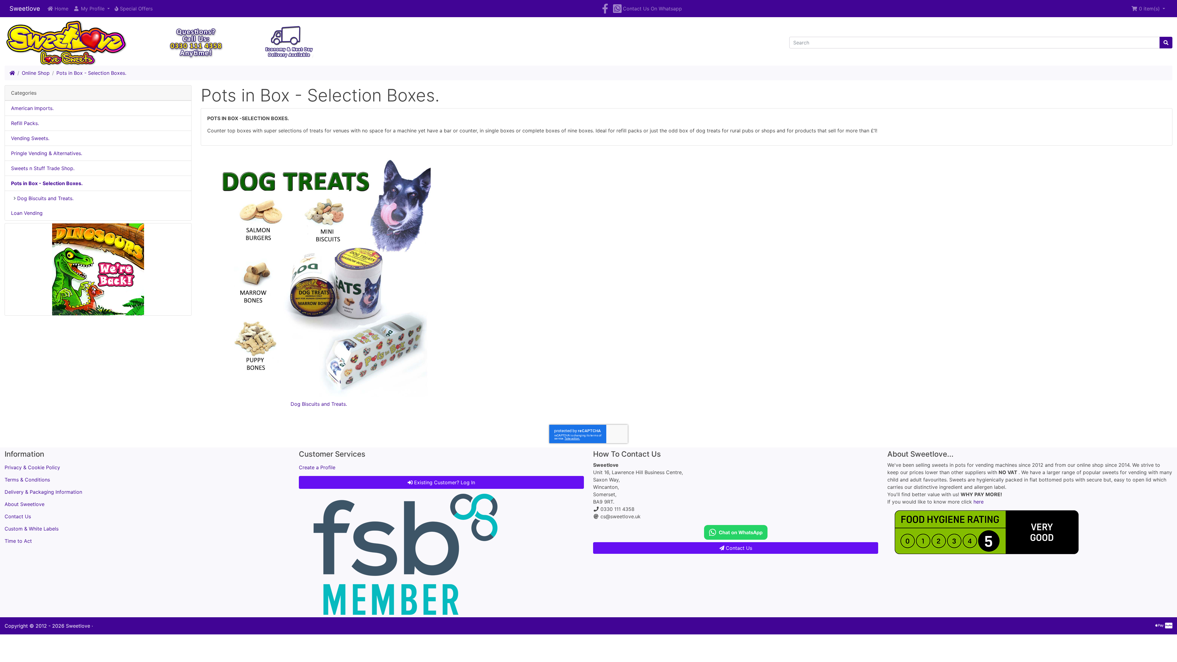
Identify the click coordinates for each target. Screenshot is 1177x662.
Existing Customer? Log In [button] (444, 482)
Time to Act (18, 541)
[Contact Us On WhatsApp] (736, 532)
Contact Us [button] (738, 548)
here (978, 502)
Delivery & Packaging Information (43, 492)
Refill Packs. (25, 123)
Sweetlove (25, 8)
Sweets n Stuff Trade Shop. (42, 168)
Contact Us (18, 516)
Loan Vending (27, 213)
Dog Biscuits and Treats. (319, 404)
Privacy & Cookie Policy (32, 467)
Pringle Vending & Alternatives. (46, 153)
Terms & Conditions (27, 480)
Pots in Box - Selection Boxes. (91, 73)
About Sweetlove (24, 504)
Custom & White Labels (32, 529)
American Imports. (32, 108)
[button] (91, 8)
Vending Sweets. (30, 138)
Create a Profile (317, 467)
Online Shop (36, 73)
